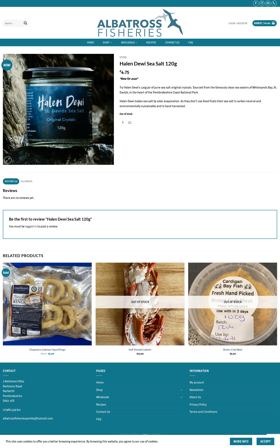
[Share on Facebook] (123, 123)
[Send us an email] (268, 3)
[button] (238, 23)
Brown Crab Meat (232, 349)
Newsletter (197, 390)
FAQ (190, 42)
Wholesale (128, 42)
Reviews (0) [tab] (11, 181)
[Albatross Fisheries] (140, 23)
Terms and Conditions (203, 412)
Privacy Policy (198, 404)
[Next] (277, 312)
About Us (195, 397)
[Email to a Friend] (130, 123)
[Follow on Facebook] (256, 3)
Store (123, 57)
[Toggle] (181, 389)
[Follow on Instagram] (262, 3)
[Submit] (25, 23)
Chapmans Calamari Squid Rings (47, 349)
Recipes (151, 42)
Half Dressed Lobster (140, 349)
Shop (106, 42)
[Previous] (3, 312)
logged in (31, 226)
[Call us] (274, 3)
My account (197, 382)
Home (90, 42)
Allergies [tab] (26, 181)
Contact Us (172, 42)
